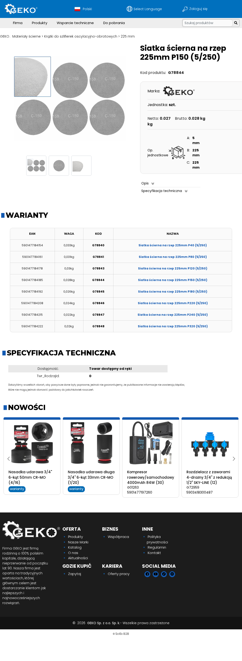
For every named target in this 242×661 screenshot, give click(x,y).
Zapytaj (74, 573)
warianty (17, 488)
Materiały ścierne (26, 36)
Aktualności (78, 557)
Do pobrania (114, 22)
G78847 (98, 315)
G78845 (98, 292)
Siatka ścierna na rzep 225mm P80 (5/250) (173, 257)
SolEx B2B (122, 634)
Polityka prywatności (157, 539)
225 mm (128, 36)
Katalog (75, 547)
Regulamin (157, 547)
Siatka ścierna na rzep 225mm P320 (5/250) (173, 326)
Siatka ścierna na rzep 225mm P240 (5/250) (173, 315)
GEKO (4, 36)
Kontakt (154, 552)
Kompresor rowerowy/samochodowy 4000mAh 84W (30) (150, 477)
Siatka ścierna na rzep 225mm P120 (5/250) (172, 268)
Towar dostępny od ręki (110, 368)
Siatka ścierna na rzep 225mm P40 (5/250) (172, 245)
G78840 (98, 245)
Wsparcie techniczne (75, 22)
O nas (73, 552)
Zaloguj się (198, 8)
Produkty (39, 22)
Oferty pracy (119, 573)
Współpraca (118, 536)
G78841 (98, 257)
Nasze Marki (78, 542)
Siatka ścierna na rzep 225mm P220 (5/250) (173, 303)
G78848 (98, 326)
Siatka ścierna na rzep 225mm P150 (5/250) (172, 280)
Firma (17, 22)
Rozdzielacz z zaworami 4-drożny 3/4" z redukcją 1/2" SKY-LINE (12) (209, 477)
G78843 (98, 268)
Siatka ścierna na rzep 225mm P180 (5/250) (172, 292)
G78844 (98, 280)
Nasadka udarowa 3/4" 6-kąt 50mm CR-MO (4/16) (30, 477)
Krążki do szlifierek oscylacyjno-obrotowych (80, 36)
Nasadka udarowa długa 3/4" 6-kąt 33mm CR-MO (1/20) (91, 477)
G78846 (98, 303)
